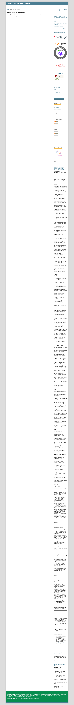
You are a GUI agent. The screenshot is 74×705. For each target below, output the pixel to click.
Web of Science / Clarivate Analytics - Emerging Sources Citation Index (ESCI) (60, 11)
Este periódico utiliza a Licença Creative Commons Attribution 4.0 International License (23, 698)
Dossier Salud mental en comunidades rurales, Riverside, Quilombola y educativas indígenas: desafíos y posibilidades (59, 167)
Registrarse (61, 3)
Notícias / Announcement (58, 26)
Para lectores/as (56, 105)
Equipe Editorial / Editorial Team (60, 21)
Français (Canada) (57, 92)
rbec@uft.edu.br (10, 696)
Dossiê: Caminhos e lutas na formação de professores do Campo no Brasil (60, 613)
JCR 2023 (55, 14)
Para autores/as (56, 107)
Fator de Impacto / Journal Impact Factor (59, 652)
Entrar (65, 3)
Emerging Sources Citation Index (59, 665)
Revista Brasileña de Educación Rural (18, 3)
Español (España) (57, 90)
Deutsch (55, 94)
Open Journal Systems (58, 139)
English (55, 89)
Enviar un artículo (58, 98)
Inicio (8, 9)
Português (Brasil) (57, 87)
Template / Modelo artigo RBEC (59, 32)
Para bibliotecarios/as (57, 109)
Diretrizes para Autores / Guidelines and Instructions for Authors (60, 17)
